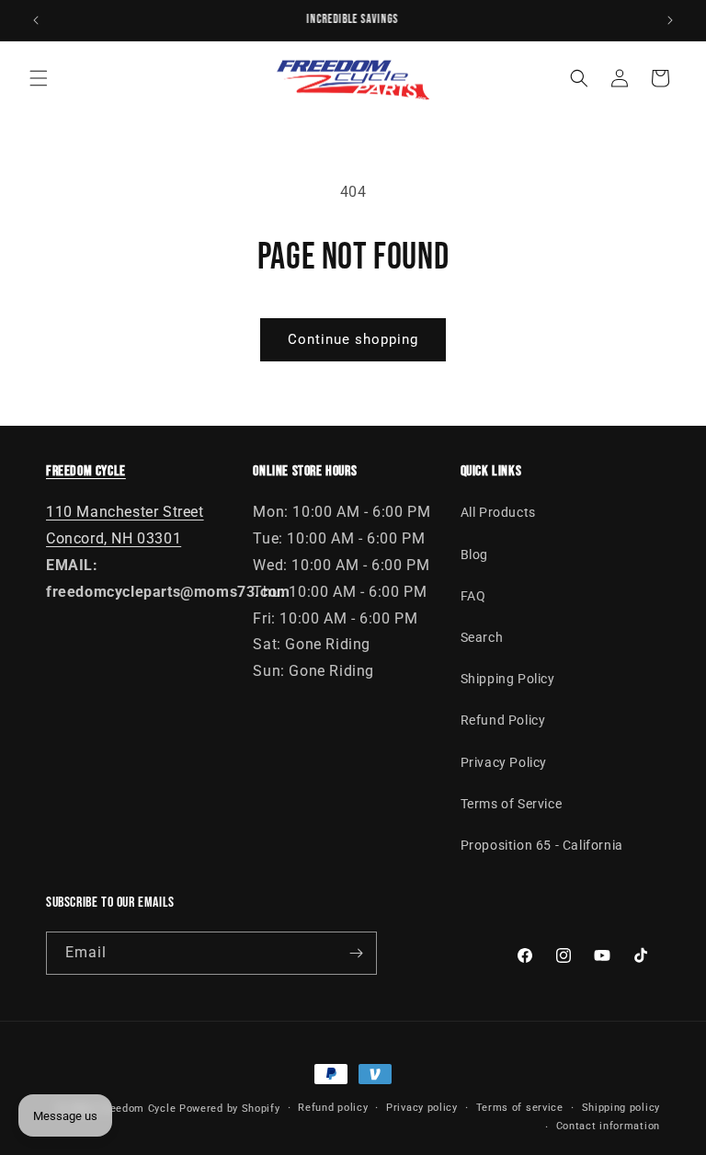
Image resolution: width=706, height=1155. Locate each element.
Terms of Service (512, 803)
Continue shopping (353, 339)
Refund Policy (503, 720)
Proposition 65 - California (542, 845)
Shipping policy (621, 1108)
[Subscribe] (356, 953)
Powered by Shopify (229, 1109)
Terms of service (520, 1108)
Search (482, 637)
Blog (474, 554)
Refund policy (333, 1108)
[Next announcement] (670, 20)
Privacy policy (422, 1108)
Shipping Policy (508, 678)
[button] (38, 78)
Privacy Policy (504, 762)
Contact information (608, 1126)
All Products (498, 512)
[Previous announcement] (36, 20)
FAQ (473, 596)
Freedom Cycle (137, 1109)
